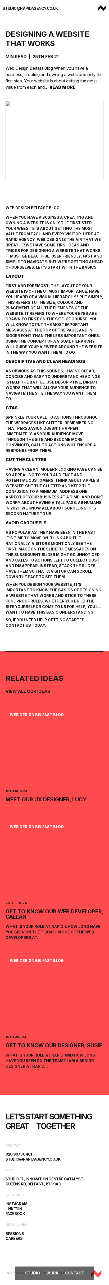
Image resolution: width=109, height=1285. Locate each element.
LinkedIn (14, 1209)
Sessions (15, 1233)
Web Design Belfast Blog (33, 207)
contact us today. (26, 625)
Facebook (15, 1213)
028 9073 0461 (19, 1154)
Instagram (17, 1204)
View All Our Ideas (28, 691)
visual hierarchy (57, 297)
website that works (31, 595)
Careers (14, 1238)
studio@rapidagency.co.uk (30, 8)
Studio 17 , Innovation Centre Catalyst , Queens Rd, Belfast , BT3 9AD (45, 1181)
